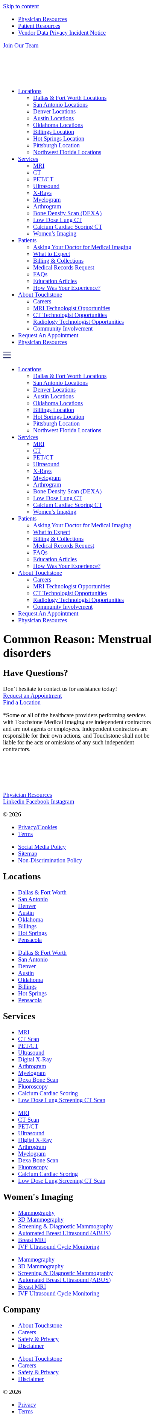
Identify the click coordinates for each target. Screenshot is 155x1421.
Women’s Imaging (54, 233)
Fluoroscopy (33, 1086)
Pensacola (30, 940)
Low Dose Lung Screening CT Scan (61, 1100)
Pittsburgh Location (56, 145)
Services (28, 159)
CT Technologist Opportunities (70, 315)
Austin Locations (53, 118)
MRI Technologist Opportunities (71, 308)
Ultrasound (46, 186)
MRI (38, 165)
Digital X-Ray (35, 1059)
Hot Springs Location (58, 138)
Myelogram (47, 199)
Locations (29, 91)
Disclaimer (31, 1346)
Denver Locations (54, 111)
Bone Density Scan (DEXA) (67, 213)
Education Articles (55, 281)
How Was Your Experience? (66, 288)
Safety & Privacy (38, 1339)
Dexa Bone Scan (38, 1079)
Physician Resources (42, 342)
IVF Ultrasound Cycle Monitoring (58, 1246)
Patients (27, 240)
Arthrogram (47, 206)
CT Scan (28, 1039)
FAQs (40, 274)
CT (37, 172)
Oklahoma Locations (58, 125)
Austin (26, 913)
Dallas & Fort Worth (42, 892)
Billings (27, 926)
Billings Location (53, 132)
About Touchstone (40, 294)
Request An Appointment (48, 335)
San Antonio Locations (60, 104)
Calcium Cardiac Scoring (48, 1093)
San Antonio (33, 899)
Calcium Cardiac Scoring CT (67, 227)
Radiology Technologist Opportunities (78, 321)
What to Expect (51, 254)
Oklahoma (30, 919)
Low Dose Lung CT (57, 220)
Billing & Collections (58, 260)
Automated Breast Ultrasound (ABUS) (64, 1233)
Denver (27, 906)
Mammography (36, 1213)
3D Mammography (41, 1219)
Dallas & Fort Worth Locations (69, 98)
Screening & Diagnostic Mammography (65, 1226)
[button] (77, 356)
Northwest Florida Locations (67, 152)
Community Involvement (63, 328)
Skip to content (21, 6)
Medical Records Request (63, 267)
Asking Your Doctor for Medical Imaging (82, 247)
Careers (42, 301)
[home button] (77, 78)
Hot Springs (32, 933)
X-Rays (42, 193)
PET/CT (43, 179)
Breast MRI (32, 1240)
